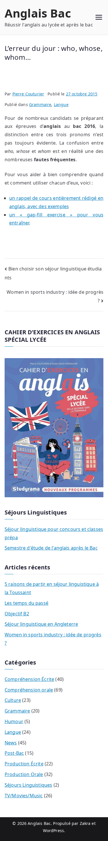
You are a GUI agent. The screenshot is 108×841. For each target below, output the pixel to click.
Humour (14, 721)
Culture (13, 700)
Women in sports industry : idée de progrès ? (53, 638)
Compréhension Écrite (29, 679)
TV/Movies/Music (24, 795)
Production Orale (24, 774)
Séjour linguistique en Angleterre (41, 624)
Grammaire (40, 104)
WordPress (53, 830)
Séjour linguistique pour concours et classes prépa (54, 533)
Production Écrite (24, 764)
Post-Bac (14, 753)
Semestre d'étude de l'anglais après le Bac (51, 548)
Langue (61, 104)
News (11, 743)
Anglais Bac (38, 13)
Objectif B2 (17, 613)
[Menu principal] (98, 17)
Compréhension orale (29, 690)
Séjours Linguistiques (28, 785)
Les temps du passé (26, 603)
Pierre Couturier (28, 94)
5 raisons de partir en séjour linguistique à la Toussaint (52, 588)
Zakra (85, 823)
